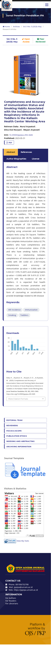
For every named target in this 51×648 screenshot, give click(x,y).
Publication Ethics (16, 436)
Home (7, 26)
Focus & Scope (14, 431)
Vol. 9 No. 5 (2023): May (32, 26)
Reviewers (12, 425)
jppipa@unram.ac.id (23, 587)
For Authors (10, 598)
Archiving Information (18, 446)
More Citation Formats (18, 399)
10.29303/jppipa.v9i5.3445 (21, 135)
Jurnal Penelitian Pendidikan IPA (25, 15)
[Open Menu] (47, 4)
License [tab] (35, 159)
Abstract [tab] (11, 152)
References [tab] (26, 152)
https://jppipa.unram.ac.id (26, 590)
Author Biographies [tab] (16, 159)
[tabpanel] (26, 241)
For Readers (10, 600)
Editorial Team (14, 420)
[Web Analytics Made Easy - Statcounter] (10, 541)
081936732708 (21, 584)
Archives (16, 26)
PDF (10, 142)
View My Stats (23, 541)
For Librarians (11, 603)
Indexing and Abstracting (20, 441)
